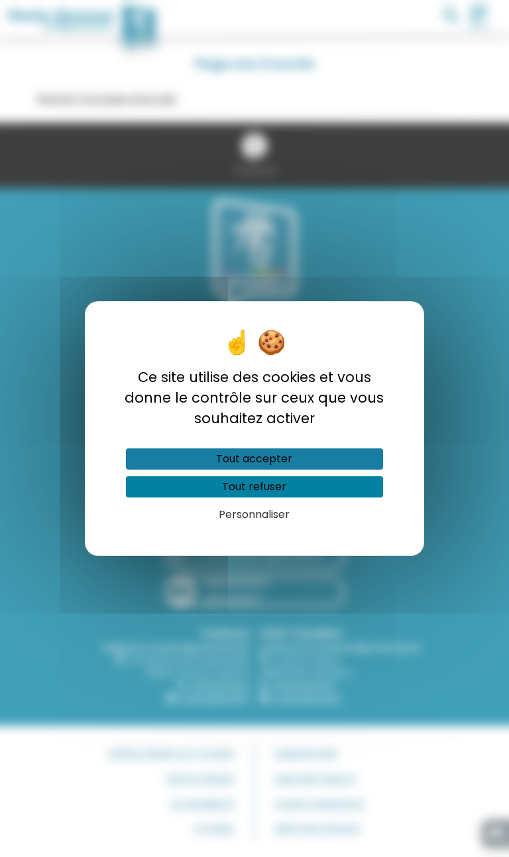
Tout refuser (254, 486)
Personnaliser (254, 514)
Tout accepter (254, 458)
